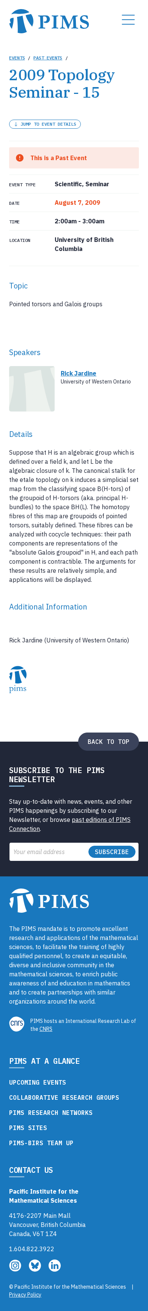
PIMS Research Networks (51, 1112)
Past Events (47, 58)
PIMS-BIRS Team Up (41, 1143)
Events (17, 58)
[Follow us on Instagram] (16, 1269)
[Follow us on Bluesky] (36, 1269)
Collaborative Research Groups (64, 1097)
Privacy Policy (25, 1294)
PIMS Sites (28, 1128)
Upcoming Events (37, 1082)
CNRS (45, 1029)
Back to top (108, 741)
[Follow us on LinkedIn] (55, 1269)
